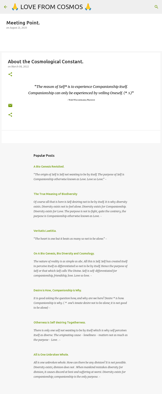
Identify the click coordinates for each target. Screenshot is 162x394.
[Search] (156, 7)
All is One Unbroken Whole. (51, 354)
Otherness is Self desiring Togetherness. (60, 322)
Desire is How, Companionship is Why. (58, 290)
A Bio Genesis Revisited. (49, 166)
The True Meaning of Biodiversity (55, 194)
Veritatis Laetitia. (45, 230)
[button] (10, 74)
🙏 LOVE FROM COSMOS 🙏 (51, 6)
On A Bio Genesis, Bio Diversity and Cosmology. (64, 253)
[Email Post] (10, 107)
